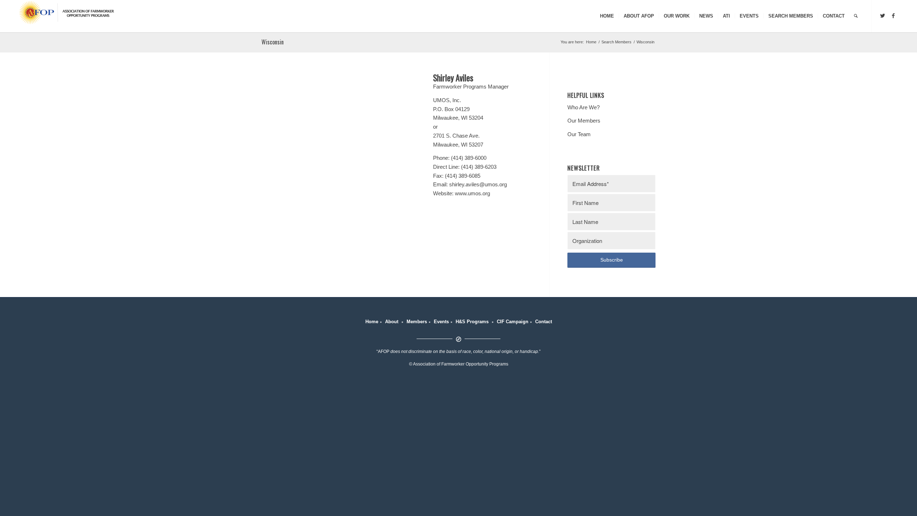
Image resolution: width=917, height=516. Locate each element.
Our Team (579, 134)
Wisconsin (272, 42)
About (391, 321)
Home (371, 321)
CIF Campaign (512, 321)
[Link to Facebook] (893, 15)
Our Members (583, 121)
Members (417, 321)
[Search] (855, 16)
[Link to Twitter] (882, 15)
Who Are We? (583, 107)
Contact (543, 321)
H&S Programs (472, 321)
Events (441, 321)
